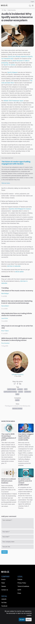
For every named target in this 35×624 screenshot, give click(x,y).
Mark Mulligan (5, 293)
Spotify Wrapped (12, 389)
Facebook (4, 606)
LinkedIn (3, 599)
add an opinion (19, 271)
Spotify (17, 400)
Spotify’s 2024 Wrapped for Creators (20, 209)
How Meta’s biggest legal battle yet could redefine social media (25, 437)
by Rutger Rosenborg (17, 374)
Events (3, 579)
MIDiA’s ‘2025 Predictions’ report (13, 101)
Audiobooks (28, 391)
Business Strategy (17, 408)
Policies (20, 579)
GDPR (19, 590)
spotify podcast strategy (10, 391)
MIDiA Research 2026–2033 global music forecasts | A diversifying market (16, 339)
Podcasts (20, 389)
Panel (3, 583)
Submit (4, 552)
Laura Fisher (4, 318)
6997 (25, 389)
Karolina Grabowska (10, 45)
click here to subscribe (13, 266)
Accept (22, 619)
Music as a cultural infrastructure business (8, 481)
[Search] (30, 6)
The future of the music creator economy (17, 291)
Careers (3, 586)
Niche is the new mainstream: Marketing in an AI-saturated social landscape (16, 302)
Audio (17, 394)
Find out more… (6, 183)
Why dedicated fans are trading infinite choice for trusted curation (16, 314)
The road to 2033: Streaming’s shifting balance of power (8, 437)
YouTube (21, 391)
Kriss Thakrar (5, 330)
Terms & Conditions (23, 586)
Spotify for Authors (9, 65)
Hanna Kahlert (5, 306)
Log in (32, 1)
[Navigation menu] (32, 5)
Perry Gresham (5, 343)
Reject (29, 619)
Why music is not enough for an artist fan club (17, 327)
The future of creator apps (16, 162)
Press (19, 593)
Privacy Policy (22, 583)
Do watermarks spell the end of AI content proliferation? (25, 482)
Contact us (4, 590)
